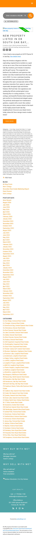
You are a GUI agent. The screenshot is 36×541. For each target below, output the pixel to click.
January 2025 (7, 247)
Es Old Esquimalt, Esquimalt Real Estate (16, 342)
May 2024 (6, 263)
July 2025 (6, 233)
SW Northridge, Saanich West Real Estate (24, 163)
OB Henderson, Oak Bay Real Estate (14, 381)
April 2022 (6, 309)
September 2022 (8, 298)
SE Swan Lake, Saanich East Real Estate (16, 398)
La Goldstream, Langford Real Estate (21, 143)
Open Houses (7, 191)
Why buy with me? (9, 454)
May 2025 (6, 237)
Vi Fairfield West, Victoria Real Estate (14, 166)
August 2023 (7, 277)
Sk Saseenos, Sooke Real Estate (19, 161)
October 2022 (7, 296)
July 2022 (6, 303)
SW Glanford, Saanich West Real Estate (15, 407)
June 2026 (6, 207)
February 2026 (7, 216)
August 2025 (7, 230)
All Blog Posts (7, 184)
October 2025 (7, 226)
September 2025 (8, 228)
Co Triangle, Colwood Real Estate (13, 323)
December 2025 (8, 221)
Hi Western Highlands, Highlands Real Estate (13, 141)
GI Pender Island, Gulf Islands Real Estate (23, 140)
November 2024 (8, 249)
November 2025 (8, 223)
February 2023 (7, 291)
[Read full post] (18, 30)
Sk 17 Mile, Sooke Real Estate (12, 402)
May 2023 (6, 284)
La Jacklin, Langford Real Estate (13, 360)
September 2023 (8, 275)
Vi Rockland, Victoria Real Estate (13, 428)
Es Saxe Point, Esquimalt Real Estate (15, 346)
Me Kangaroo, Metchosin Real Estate (11, 151)
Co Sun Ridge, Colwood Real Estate (17, 129)
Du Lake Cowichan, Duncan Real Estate (21, 133)
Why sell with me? (9, 469)
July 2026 (6, 205)
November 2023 (8, 272)
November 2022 (8, 293)
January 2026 (7, 219)
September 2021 (8, 314)
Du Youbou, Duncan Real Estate (10, 137)
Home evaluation (8, 471)
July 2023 (6, 279)
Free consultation (8, 474)
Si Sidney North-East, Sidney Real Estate (17, 160)
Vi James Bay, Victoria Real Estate (16, 168)
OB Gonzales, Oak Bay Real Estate (17, 152)
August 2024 (7, 256)
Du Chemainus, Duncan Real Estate (14, 132)
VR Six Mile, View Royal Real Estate (14, 435)
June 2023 (6, 282)
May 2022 (6, 307)
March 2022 (7, 312)
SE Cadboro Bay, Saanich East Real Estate (16, 391)
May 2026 (6, 209)
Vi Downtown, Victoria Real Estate (14, 414)
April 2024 (6, 265)
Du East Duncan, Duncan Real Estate (14, 330)
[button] (13, 508)
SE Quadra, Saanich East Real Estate (11, 158)
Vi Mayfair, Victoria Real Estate (19, 169)
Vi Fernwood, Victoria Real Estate (13, 419)
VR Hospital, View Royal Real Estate (14, 433)
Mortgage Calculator (9, 456)
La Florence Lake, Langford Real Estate (15, 353)
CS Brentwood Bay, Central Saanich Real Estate (18, 325)
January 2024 (7, 268)
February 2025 (7, 244)
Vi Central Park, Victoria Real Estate (11, 165)
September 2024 (8, 254)
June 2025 (6, 235)
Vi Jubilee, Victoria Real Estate (13, 423)
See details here (15, 56)
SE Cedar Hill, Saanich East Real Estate (23, 157)
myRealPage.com (21, 519)
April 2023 (6, 286)
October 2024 (7, 251)
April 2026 (6, 212)
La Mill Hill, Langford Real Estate (13, 365)
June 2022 (6, 305)
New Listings (7, 186)
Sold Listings (7, 193)
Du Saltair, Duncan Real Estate (12, 335)
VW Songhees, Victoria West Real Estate (15, 174)
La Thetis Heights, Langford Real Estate (22, 148)
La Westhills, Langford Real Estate (25, 149)
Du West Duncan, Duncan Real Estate (24, 135)
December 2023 (8, 270)
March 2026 (7, 214)
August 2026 (7, 202)
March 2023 (7, 289)
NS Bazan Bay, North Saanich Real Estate (16, 377)
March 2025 (7, 242)
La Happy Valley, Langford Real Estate (15, 358)
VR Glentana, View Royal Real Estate (20, 171)
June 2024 (6, 261)
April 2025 (6, 240)
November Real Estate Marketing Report (16, 189)
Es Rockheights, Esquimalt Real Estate (15, 138)
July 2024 (6, 258)
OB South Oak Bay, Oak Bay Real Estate (18, 47)
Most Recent (7, 200)
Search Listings (8, 459)
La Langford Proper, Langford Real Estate (15, 146)
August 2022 (7, 300)
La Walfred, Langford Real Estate (13, 370)
